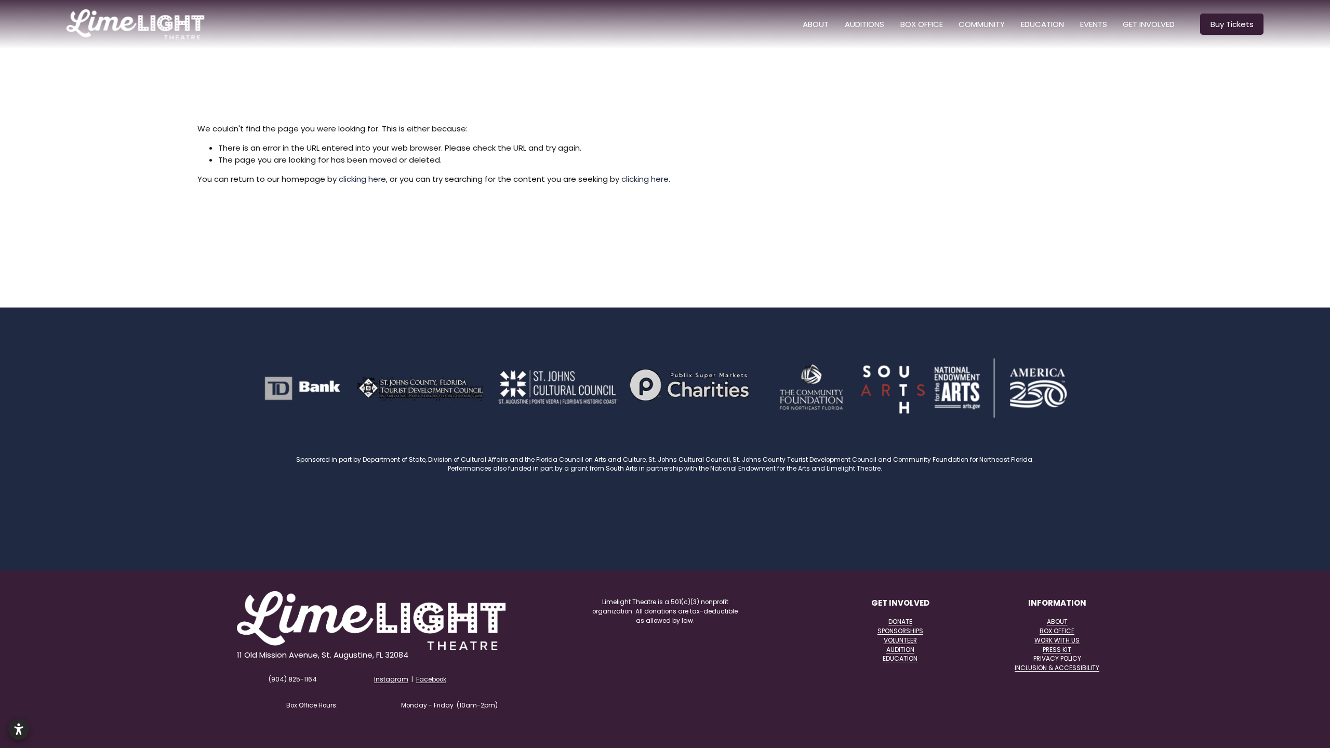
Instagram (391, 679)
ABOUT (816, 24)
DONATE (900, 621)
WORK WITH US (1057, 640)
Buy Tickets (1232, 24)
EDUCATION (900, 658)
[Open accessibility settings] (18, 729)
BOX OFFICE (921, 24)
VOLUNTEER (900, 640)
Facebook (431, 679)
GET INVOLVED (1149, 24)
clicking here (362, 178)
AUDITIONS (864, 24)
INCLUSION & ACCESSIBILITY (1057, 667)
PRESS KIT (1057, 649)
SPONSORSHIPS (900, 630)
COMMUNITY (982, 24)
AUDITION (900, 649)
